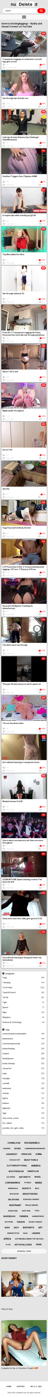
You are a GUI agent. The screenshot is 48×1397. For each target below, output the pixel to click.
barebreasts (23, 1039)
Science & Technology (23, 1022)
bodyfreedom (16, 1171)
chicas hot (23, 1068)
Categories (9, 973)
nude (7, 1228)
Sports (23, 1007)
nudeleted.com (21, 1393)
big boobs (13, 1199)
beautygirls (31, 1160)
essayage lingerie (31, 1199)
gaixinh (6, 1149)
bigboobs (23, 1108)
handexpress (23, 1058)
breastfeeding (23, 1049)
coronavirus (12, 1182)
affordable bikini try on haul (29, 1239)
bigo (37, 1188)
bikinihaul (13, 1188)
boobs (17, 1149)
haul (25, 1233)
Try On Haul (23, 987)
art (40, 1227)
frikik (39, 1244)
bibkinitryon (13, 1233)
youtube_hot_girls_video (23, 1128)
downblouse (14, 1143)
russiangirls (32, 1143)
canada (23, 1216)
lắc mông (10, 1177)
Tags (7, 1030)
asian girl (13, 1211)
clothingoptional (17, 1165)
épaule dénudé (31, 1205)
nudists (26, 1188)
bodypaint (15, 1205)
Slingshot (23, 1017)
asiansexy (23, 1088)
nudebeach (9, 1216)
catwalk (23, 1083)
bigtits (23, 1098)
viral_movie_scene (23, 1118)
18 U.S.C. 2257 (36, 1386)
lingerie (36, 1233)
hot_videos (23, 1123)
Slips (23, 1012)
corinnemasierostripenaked (23, 1034)
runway (23, 1093)
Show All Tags (24, 1251)
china (38, 1154)
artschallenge (23, 1244)
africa (7, 1239)
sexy (16, 1227)
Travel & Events (23, 992)
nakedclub (33, 1171)
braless (23, 1103)
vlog (8, 1245)
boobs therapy (23, 1063)
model (38, 1177)
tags (23, 1113)
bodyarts (28, 1227)
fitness (27, 1183)
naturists (25, 1177)
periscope (26, 1154)
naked (38, 1182)
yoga (23, 1073)
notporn (23, 1053)
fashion (21, 1222)
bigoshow (14, 1194)
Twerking (23, 982)
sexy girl (26, 1211)
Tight (23, 1002)
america (36, 1165)
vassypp (23, 1078)
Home (8, 1386)
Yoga (23, 978)
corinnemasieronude (23, 1044)
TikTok (23, 997)
